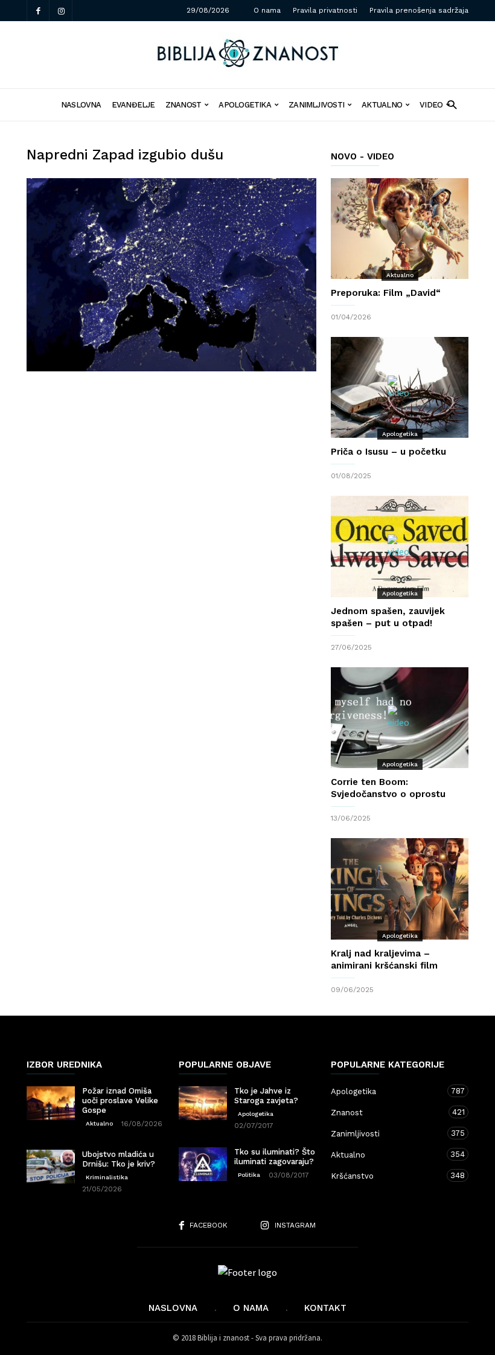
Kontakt (325, 1307)
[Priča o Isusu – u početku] (399, 387)
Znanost (183, 104)
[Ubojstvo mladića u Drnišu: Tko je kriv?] (51, 1167)
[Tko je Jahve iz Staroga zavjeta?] (203, 1103)
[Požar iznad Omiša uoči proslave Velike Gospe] (51, 1103)
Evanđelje (133, 104)
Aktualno (382, 104)
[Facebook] (38, 10)
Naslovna (172, 1307)
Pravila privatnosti (325, 10)
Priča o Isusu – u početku (388, 451)
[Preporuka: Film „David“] (399, 228)
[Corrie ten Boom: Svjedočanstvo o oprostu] (399, 717)
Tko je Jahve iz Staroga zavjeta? (266, 1095)
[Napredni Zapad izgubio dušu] (171, 274)
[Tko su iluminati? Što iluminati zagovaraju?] (203, 1164)
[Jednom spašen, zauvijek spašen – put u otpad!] (399, 546)
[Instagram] (61, 10)
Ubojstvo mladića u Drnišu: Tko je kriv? (118, 1159)
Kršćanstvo (387, 1175)
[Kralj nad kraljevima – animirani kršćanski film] (399, 889)
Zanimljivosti (316, 104)
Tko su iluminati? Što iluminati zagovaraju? (274, 1156)
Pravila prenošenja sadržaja (418, 10)
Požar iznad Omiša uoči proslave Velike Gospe (120, 1100)
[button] (451, 104)
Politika (249, 1174)
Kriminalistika (107, 1177)
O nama (267, 10)
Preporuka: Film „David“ (386, 292)
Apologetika (244, 104)
